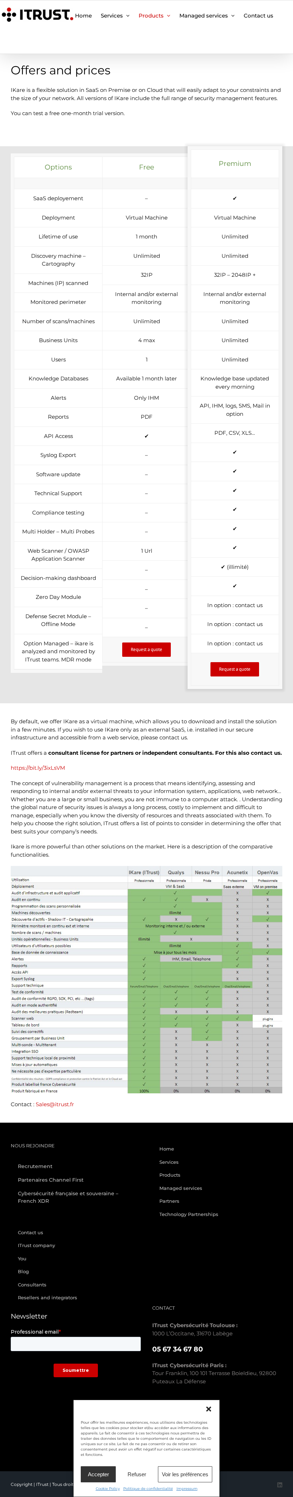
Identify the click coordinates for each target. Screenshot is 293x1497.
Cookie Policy (108, 1488)
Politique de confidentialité (148, 1488)
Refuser (137, 1474)
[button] (208, 1409)
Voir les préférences (185, 1474)
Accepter (98, 1474)
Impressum (187, 1488)
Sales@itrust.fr (55, 1104)
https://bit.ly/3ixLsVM (38, 767)
